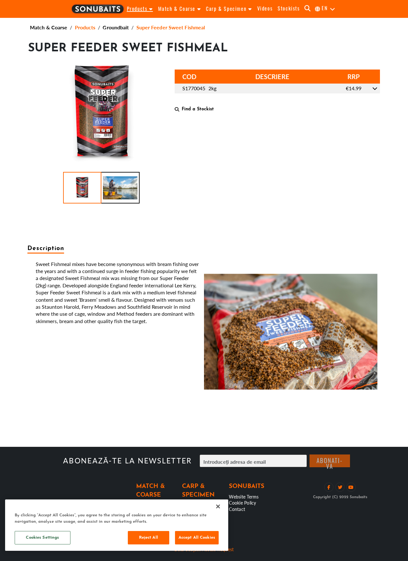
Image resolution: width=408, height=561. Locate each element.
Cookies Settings (42, 537)
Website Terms (244, 496)
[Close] (218, 506)
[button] (82, 187)
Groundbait (116, 27)
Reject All (148, 537)
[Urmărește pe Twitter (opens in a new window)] (340, 487)
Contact (237, 509)
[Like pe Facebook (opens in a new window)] (328, 487)
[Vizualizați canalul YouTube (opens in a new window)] (351, 487)
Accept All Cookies (196, 537)
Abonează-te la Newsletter (127, 460)
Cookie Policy (242, 502)
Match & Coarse (48, 27)
